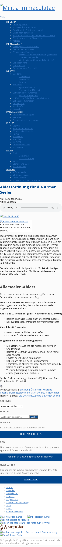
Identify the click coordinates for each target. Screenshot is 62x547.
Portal (9, 487)
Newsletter (17, 109)
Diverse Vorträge (26, 158)
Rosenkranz (18, 136)
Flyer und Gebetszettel (23, 128)
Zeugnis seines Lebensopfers (26, 120)
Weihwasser (18, 147)
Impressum (12, 499)
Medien (9, 150)
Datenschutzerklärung (17, 502)
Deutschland (24, 76)
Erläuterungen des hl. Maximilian (27, 38)
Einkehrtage (24, 155)
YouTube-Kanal (19, 166)
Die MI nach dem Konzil (23, 32)
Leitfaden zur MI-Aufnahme (25, 92)
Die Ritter (11, 71)
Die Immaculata (14, 44)
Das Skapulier (19, 65)
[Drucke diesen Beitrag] (1, 386)
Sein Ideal (17, 117)
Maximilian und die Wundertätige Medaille (38, 54)
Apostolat (17, 84)
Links (9, 508)
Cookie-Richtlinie (14, 511)
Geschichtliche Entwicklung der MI (28, 30)
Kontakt (10, 496)
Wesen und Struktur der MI (24, 27)
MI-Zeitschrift (18, 103)
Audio (15, 153)
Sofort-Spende (19, 172)
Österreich (24, 79)
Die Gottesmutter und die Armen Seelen (39, 395)
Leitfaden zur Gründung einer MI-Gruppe (31, 98)
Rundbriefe (18, 106)
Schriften (17, 125)
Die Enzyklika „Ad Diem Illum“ (26, 46)
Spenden (10, 169)
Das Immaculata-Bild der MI (25, 68)
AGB (8, 505)
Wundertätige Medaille (23, 52)
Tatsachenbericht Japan (23, 114)
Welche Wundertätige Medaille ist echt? (36, 60)
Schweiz (22, 82)
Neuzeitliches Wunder (29, 57)
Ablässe (16, 41)
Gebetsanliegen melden (23, 101)
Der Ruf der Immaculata (23, 49)
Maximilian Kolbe (14, 112)
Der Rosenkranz (20, 62)
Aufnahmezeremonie (28, 95)
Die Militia (11, 22)
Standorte (17, 74)
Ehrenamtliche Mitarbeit (29, 90)
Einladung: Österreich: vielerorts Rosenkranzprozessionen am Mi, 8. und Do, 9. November (29, 391)
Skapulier (17, 139)
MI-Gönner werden (21, 175)
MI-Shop (10, 123)
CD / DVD (17, 142)
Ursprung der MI (20, 24)
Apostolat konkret (27, 87)
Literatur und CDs (20, 164)
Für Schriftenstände (21, 144)
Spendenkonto (19, 177)
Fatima (16, 134)
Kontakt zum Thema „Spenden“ (26, 180)
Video (15, 161)
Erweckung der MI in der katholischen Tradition (34, 35)
